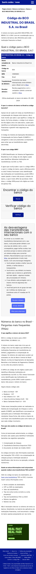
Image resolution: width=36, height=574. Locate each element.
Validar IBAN (27, 557)
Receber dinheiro (18, 300)
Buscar (18, 199)
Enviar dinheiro (18, 306)
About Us (14, 551)
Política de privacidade (26, 551)
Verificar (18, 215)
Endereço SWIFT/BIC (26, 555)
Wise (27, 85)
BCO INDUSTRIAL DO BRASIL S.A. (13, 11)
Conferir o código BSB (13, 559)
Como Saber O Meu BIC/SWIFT (13, 557)
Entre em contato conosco (10, 555)
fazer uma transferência (9, 477)
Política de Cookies (12, 553)
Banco (28, 9)
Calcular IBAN (25, 559)
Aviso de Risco (24, 553)
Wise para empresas (18, 311)
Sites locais (6, 551)
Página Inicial (6, 9)
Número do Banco (18, 9)
